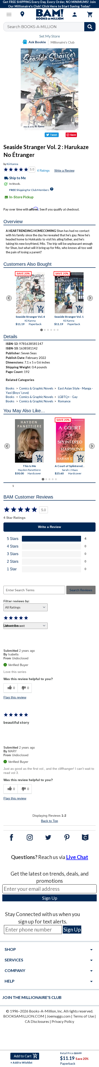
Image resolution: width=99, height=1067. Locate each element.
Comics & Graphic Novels (36, 388)
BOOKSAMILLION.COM (23, 1016)
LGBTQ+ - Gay (68, 397)
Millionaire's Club (63, 42)
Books (10, 388)
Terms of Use (83, 1016)
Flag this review (14, 697)
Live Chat (77, 857)
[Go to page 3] (48, 330)
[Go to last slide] (9, 298)
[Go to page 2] (45, 330)
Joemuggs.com (58, 1016)
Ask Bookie (37, 42)
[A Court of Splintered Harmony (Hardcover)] (70, 441)
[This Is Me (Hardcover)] (29, 441)
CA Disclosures (37, 1021)
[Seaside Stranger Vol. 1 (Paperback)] (69, 292)
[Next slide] (90, 298)
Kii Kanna (12, 164)
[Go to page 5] (54, 330)
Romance (64, 401)
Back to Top (49, 821)
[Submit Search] (90, 26)
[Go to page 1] (41, 330)
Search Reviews (81, 590)
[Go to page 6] (57, 330)
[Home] (49, 14)
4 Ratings (43, 170)
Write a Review (64, 170)
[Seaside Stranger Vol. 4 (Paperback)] (30, 292)
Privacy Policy (63, 1021)
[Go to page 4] (51, 330)
